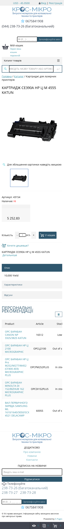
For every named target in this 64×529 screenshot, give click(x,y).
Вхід (43, 3)
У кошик (50, 235)
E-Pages (58, 518)
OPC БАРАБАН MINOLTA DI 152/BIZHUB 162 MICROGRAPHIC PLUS (14, 389)
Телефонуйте (16, 484)
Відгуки (8, 295)
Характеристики (13, 284)
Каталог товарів (12, 60)
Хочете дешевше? (18, 245)
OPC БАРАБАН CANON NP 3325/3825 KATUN (15, 335)
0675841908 (34, 21)
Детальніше (9, 255)
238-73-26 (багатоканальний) (25, 488)
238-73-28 (28, 492)
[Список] (58, 314)
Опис (7, 267)
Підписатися (32, 479)
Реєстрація (55, 3)
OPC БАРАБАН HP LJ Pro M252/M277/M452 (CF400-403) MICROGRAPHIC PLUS (16, 367)
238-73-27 (10, 492)
